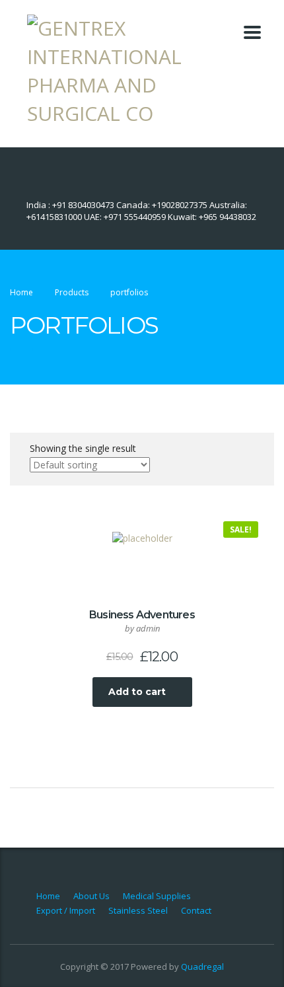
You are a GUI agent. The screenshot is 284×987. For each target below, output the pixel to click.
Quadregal (202, 966)
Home (21, 292)
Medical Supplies (157, 896)
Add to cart (137, 692)
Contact (196, 910)
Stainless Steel (138, 910)
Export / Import (65, 910)
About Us (91, 896)
